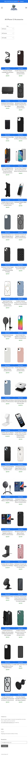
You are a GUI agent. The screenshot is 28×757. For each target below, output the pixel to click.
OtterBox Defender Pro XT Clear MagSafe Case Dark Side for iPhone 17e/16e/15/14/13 (7, 698)
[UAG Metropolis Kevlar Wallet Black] (7, 124)
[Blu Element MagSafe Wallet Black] (20, 189)
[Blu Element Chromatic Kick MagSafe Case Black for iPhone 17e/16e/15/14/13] (20, 222)
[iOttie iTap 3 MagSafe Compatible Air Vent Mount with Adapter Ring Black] (20, 684)
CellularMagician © (4, 754)
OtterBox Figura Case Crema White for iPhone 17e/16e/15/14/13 (7, 369)
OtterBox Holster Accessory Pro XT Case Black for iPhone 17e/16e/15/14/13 (7, 204)
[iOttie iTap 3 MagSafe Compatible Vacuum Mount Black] (7, 58)
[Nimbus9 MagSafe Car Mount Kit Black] (7, 583)
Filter (8, 26)
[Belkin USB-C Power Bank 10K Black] (20, 651)
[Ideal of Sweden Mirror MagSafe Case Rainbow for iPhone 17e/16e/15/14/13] (20, 322)
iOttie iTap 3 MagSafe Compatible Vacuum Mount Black (7, 72)
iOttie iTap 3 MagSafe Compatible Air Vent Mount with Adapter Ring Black (20, 698)
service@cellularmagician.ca (7, 722)
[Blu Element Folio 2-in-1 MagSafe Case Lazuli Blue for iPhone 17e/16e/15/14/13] (20, 486)
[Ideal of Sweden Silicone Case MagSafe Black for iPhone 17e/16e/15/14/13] (7, 651)
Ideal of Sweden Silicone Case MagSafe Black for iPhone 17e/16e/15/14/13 (7, 666)
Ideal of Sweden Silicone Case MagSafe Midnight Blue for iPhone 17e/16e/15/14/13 (7, 236)
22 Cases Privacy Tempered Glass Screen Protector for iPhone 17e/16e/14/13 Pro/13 (20, 170)
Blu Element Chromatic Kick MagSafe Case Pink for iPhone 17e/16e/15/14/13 (20, 565)
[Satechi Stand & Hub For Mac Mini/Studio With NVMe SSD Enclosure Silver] (20, 387)
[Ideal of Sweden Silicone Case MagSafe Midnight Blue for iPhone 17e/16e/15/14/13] (7, 222)
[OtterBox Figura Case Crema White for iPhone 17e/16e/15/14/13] (7, 355)
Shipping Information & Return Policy (9, 733)
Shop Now (7, 68)
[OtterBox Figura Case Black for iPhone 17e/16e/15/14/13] (20, 124)
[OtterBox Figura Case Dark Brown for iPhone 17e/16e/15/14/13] (20, 58)
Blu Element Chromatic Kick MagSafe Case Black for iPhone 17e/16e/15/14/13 (20, 236)
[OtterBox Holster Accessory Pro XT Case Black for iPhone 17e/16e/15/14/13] (7, 189)
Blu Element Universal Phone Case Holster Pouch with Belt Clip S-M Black (7, 105)
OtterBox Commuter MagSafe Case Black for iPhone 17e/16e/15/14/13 (7, 468)
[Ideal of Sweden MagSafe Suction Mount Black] (20, 254)
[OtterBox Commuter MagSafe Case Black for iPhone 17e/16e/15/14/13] (7, 454)
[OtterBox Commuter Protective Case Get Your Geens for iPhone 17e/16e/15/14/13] (20, 617)
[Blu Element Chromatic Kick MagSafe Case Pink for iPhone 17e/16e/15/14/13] (20, 551)
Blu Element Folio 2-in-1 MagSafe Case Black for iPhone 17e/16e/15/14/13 (7, 533)
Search (2, 731)
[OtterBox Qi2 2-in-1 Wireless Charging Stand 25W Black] (7, 551)
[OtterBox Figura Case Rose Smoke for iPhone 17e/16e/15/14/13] (20, 355)
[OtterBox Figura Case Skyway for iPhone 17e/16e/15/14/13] (7, 387)
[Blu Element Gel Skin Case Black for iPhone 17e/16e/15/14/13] (20, 518)
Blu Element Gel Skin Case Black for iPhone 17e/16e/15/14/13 (20, 533)
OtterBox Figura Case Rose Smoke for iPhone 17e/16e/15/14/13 (20, 369)
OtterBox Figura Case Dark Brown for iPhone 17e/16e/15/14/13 (20, 72)
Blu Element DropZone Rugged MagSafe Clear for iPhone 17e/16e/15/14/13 (20, 468)
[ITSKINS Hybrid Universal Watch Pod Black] (7, 322)
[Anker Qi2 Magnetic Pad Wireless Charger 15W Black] (7, 486)
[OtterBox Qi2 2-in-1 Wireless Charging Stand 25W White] (7, 420)
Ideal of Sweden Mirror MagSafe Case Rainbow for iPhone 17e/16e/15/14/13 (20, 337)
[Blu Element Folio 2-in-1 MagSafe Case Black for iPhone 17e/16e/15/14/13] (7, 518)
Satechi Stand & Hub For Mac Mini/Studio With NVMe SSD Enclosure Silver (20, 402)
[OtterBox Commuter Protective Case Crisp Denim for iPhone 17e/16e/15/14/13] (20, 288)
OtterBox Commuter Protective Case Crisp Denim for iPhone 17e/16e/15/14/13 (20, 303)
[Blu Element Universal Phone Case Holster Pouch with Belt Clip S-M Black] (7, 90)
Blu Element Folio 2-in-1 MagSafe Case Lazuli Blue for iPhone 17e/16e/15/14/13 (20, 501)
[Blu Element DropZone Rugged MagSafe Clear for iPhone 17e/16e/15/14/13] (20, 454)
